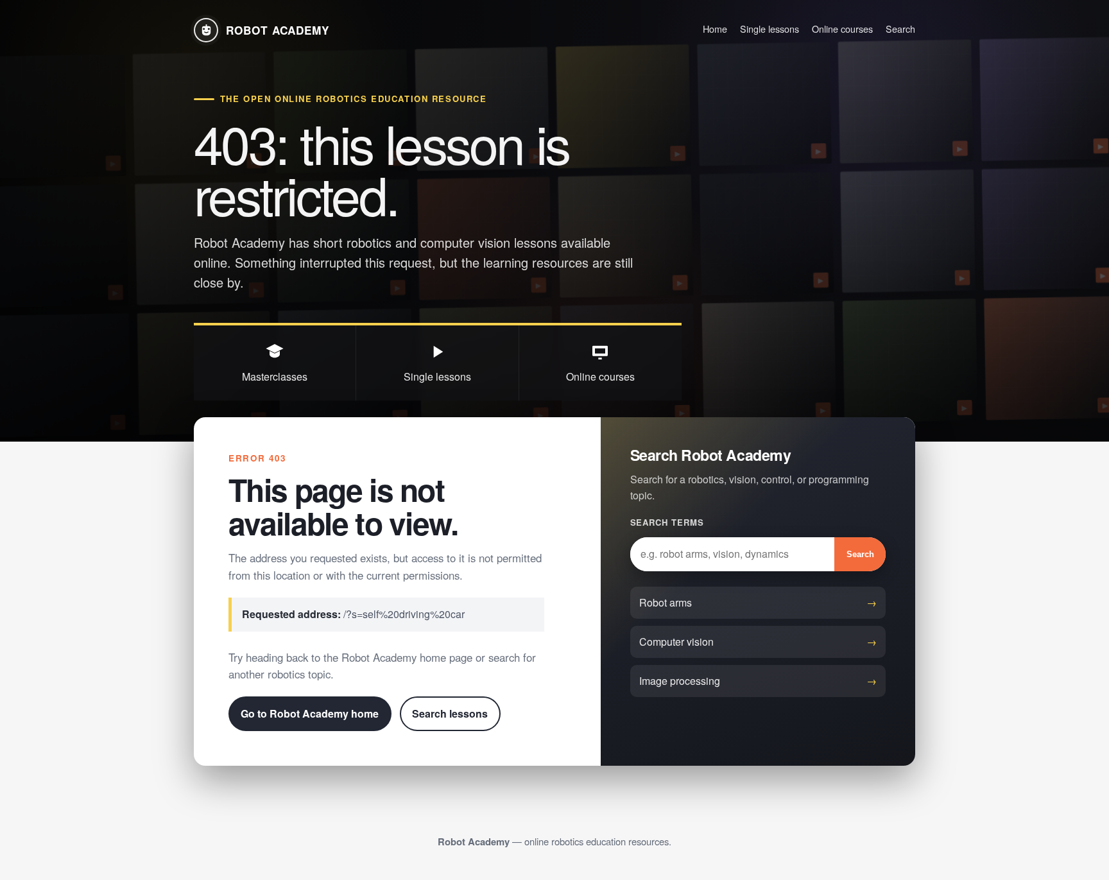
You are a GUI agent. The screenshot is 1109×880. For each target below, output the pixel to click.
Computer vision (676, 641)
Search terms (667, 522)
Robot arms (665, 602)
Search (900, 28)
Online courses (842, 28)
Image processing (679, 680)
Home (715, 28)
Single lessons (769, 28)
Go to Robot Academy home (310, 713)
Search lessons (450, 713)
